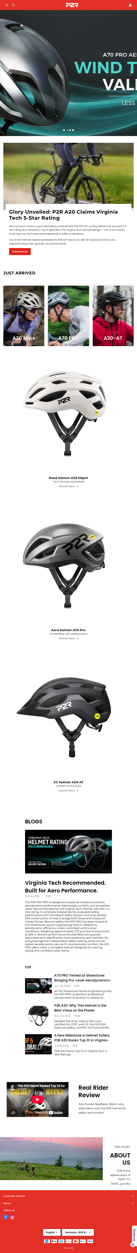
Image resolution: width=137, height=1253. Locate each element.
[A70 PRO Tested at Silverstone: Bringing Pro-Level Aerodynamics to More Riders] (38, 985)
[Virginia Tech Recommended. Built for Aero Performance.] (68, 851)
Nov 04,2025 (62, 1016)
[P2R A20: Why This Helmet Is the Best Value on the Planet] (38, 1016)
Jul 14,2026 (32, 896)
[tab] (64, 130)
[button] (6, 5)
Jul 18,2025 (61, 1045)
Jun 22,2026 (62, 985)
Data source (20, 251)
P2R (48, 896)
